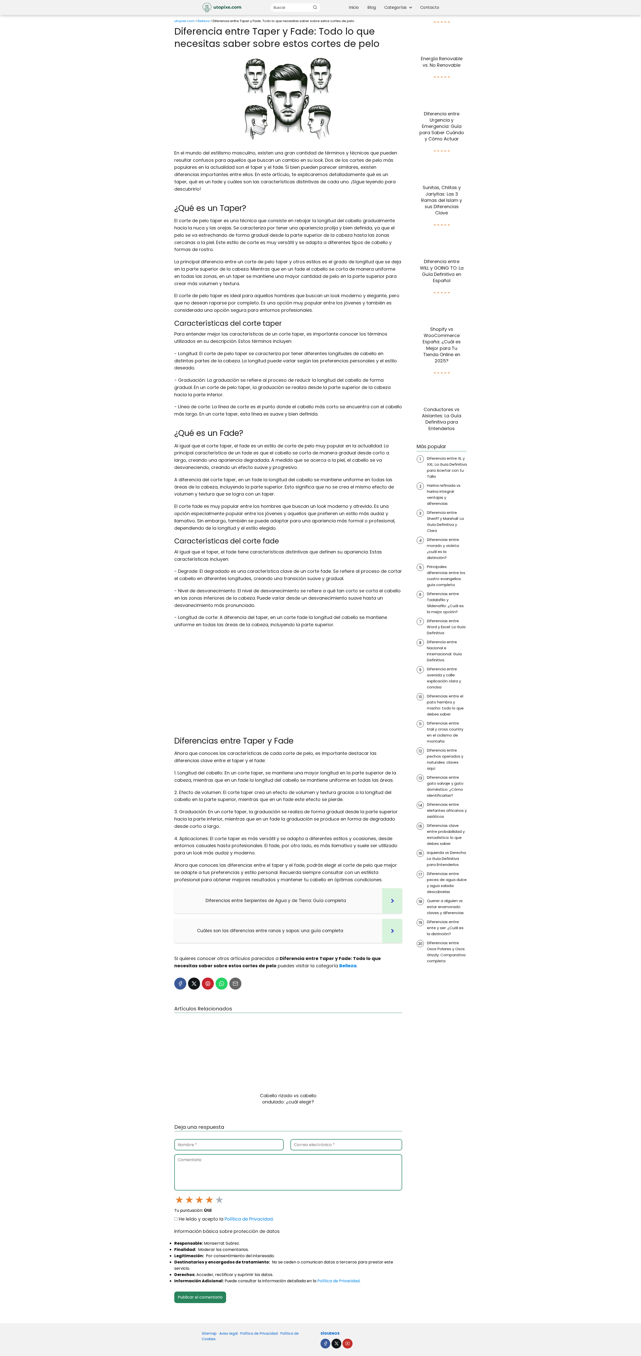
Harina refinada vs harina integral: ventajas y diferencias (443, 494)
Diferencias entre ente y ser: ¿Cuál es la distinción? (445, 927)
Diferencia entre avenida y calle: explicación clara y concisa (444, 678)
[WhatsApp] (222, 984)
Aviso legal (228, 1333)
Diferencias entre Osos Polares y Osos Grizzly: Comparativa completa (446, 952)
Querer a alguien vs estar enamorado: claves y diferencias (445, 906)
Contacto (429, 7)
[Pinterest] (208, 984)
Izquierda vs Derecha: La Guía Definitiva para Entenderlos (446, 858)
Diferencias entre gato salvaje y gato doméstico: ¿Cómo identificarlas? (445, 786)
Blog (371, 7)
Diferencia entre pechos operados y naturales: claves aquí (445, 759)
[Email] (235, 984)
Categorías (395, 7)
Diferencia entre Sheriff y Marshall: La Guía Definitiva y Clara (445, 521)
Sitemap (209, 1333)
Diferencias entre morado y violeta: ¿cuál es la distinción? (443, 548)
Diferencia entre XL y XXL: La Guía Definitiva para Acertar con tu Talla (447, 467)
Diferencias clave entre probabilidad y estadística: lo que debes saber (446, 834)
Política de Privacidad (249, 1219)
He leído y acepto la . (225, 1219)
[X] (194, 984)
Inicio (354, 7)
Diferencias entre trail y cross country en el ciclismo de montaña (445, 732)
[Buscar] (315, 7)
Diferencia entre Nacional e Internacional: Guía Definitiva (444, 651)
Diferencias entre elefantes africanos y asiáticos (447, 810)
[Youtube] (347, 1343)
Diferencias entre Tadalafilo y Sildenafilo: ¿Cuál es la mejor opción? (445, 602)
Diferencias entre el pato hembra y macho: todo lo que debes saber (445, 705)
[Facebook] (180, 984)
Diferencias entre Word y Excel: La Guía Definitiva (446, 626)
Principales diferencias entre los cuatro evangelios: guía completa (446, 575)
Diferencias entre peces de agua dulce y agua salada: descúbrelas (447, 882)
